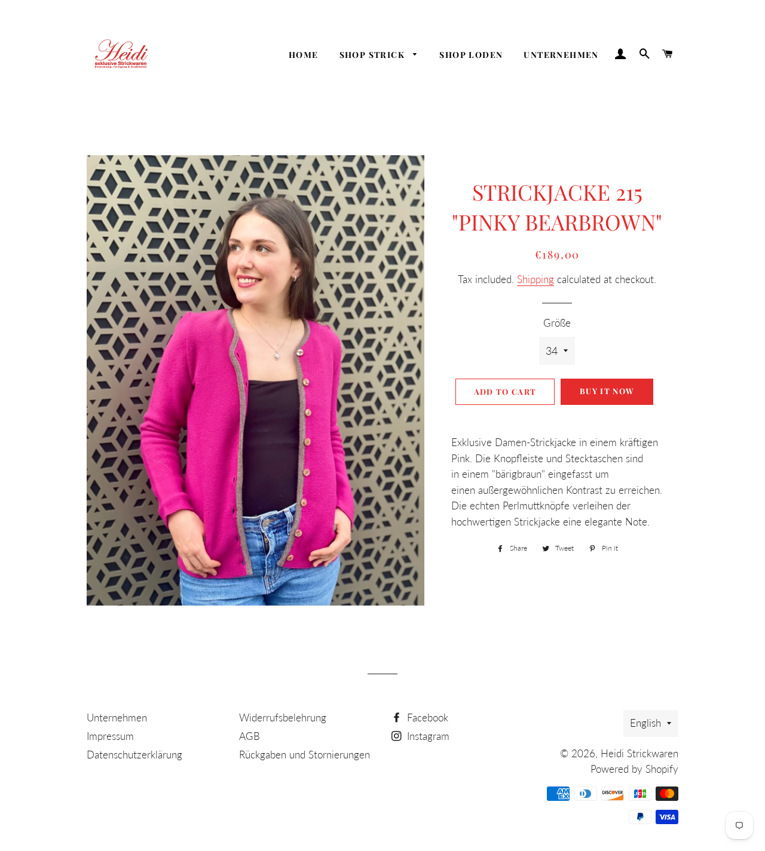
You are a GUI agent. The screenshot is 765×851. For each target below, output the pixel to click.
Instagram (426, 736)
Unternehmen (561, 54)
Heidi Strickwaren (639, 753)
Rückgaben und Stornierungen (304, 754)
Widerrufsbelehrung (282, 717)
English (645, 723)
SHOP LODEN (471, 54)
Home (304, 54)
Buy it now (607, 391)
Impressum (110, 736)
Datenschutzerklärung (134, 754)
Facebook (426, 717)
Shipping (535, 279)
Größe (557, 323)
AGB (249, 736)
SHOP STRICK (373, 54)
